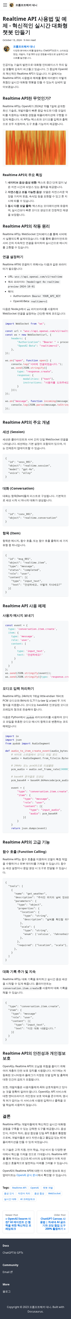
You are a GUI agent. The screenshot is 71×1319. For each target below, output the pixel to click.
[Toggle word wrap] (58, 323)
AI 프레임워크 (27, 1199)
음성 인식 (9, 1193)
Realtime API (19, 1187)
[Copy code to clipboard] (64, 323)
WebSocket (54, 1193)
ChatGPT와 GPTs (13, 1252)
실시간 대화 (10, 1199)
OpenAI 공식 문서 (27, 1175)
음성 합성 (39, 1193)
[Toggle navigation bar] (5, 5)
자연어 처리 (24, 1193)
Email (6, 1272)
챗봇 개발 (48, 1187)
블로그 (7, 1291)
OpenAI (34, 1187)
